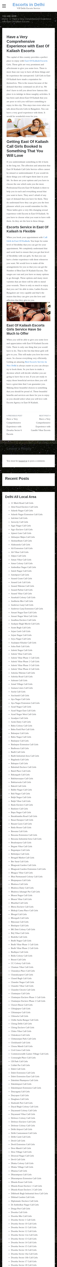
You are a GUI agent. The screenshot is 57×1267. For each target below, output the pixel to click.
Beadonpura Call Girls (21, 842)
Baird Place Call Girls (21, 771)
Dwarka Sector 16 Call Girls (24, 1250)
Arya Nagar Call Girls (21, 639)
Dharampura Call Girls (21, 1174)
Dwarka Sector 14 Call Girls (24, 1242)
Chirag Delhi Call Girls (21, 1023)
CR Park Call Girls (19, 1061)
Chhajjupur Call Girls (20, 1008)
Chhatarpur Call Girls (20, 1012)
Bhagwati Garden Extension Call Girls (28, 869)
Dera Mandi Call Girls (21, 1148)
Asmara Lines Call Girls (22, 688)
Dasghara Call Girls (20, 1099)
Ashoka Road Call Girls (22, 676)
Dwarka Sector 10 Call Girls (24, 1223)
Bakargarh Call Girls (20, 774)
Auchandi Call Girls (20, 695)
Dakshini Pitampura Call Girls (24, 1080)
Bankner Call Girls (19, 808)
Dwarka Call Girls (19, 1212)
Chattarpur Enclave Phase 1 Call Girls (28, 997)
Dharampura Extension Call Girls (26, 1178)
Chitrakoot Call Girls (20, 1035)
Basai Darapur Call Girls (22, 820)
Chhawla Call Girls (19, 1016)
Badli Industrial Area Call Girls (25, 756)
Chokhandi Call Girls (20, 1042)
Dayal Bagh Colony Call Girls (24, 1106)
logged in (23, 461)
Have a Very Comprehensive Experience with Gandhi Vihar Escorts (40, 425)
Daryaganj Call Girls (20, 1091)
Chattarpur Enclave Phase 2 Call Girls (28, 1001)
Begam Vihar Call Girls (21, 846)
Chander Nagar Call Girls (22, 982)
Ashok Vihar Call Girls (21, 654)
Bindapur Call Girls (20, 925)
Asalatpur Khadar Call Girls (23, 642)
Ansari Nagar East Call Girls (24, 612)
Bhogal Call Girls (19, 914)
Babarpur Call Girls (20, 733)
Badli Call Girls (18, 752)
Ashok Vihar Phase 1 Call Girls (25, 658)
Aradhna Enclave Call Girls (23, 620)
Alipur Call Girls (18, 556)
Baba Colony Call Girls (21, 725)
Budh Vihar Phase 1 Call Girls (24, 944)
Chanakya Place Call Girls (23, 971)
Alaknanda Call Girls (20, 544)
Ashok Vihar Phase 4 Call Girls (25, 669)
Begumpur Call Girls (20, 850)
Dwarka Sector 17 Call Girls (24, 1261)
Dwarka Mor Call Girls (21, 1216)
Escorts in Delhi (29, 4)
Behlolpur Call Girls (20, 854)
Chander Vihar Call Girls (22, 986)
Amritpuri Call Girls (20, 575)
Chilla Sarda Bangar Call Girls (24, 1020)
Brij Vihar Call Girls (20, 933)
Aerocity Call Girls (19, 522)
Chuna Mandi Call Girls (22, 1046)
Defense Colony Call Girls (23, 1125)
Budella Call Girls (19, 937)
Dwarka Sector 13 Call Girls (24, 1239)
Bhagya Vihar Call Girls (22, 873)
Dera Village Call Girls (21, 1152)
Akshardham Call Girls (21, 541)
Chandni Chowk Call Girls (23, 990)
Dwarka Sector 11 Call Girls (23, 1227)
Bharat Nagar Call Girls (21, 895)
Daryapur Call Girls (20, 1095)
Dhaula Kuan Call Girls (21, 1182)
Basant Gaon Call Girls (21, 824)
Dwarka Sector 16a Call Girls (24, 1254)
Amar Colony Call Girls (22, 563)
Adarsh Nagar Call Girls (22, 510)
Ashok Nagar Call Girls (21, 650)
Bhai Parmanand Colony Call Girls (27, 876)
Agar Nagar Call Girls (21, 525)
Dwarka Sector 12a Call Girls (24, 1235)
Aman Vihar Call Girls (21, 559)
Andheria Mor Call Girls (22, 601)
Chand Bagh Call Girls (21, 978)
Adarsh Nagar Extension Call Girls (27, 514)
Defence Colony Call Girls (23, 1118)
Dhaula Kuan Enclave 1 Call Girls (26, 1186)
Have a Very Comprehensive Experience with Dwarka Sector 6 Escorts (14, 426)
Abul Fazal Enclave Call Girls (24, 507)
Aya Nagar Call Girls (20, 699)
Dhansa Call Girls (19, 1171)
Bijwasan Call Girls (19, 922)
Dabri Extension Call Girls (23, 1073)
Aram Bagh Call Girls (21, 627)
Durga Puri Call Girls (20, 1208)
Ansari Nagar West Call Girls (24, 616)
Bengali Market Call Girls (22, 857)
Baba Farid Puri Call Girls (22, 729)
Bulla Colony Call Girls (21, 956)
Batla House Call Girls (21, 827)
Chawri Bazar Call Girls (22, 1005)
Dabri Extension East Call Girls (25, 1076)
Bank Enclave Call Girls (22, 805)
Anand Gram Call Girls (21, 578)
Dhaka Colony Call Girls (22, 1163)
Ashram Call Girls (19, 680)
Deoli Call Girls (18, 1140)
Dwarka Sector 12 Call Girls (24, 1231)
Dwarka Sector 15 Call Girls (24, 1246)
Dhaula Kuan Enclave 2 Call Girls (26, 1189)
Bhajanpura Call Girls (21, 880)
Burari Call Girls (18, 959)
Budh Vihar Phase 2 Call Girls (24, 948)
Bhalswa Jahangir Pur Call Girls (25, 891)
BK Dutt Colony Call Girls (23, 929)
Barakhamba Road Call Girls (24, 816)
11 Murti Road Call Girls (22, 503)
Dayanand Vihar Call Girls (23, 1114)
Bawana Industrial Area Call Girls (26, 839)
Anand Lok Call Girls (21, 582)
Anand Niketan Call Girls (22, 586)
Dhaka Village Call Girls (22, 1167)
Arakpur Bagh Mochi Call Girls (25, 624)
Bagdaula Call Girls (20, 759)
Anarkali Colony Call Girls (23, 597)
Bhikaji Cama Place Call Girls (24, 910)
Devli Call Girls (18, 1159)
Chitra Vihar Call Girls (21, 1031)
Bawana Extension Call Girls (24, 835)
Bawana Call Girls (19, 831)
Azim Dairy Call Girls (21, 722)
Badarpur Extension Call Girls (24, 744)
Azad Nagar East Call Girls (23, 710)
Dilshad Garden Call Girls (22, 1197)
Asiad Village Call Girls (21, 684)
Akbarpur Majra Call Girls (23, 537)
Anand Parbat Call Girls (22, 590)
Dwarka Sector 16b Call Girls (24, 1257)
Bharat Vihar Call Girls (21, 899)
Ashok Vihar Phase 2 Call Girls (25, 661)
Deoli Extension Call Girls (23, 1144)
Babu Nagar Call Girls (21, 737)
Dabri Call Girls (18, 1069)
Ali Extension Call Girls (22, 548)
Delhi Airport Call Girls (21, 1129)
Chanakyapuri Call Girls (22, 974)
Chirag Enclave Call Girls (22, 1027)
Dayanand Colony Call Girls (24, 1110)
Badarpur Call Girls (20, 741)
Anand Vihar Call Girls (21, 593)
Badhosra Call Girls (20, 748)
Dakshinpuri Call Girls (21, 1084)
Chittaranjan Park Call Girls (23, 1039)
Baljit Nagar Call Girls (21, 797)
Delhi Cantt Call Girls (21, 1137)
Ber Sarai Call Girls (19, 861)
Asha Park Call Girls (20, 646)
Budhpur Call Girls (19, 952)
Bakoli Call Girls (18, 786)
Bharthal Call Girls (19, 903)
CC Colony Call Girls (20, 963)
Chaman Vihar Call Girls (22, 967)
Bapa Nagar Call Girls (21, 812)
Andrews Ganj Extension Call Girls (27, 608)
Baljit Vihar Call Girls (21, 801)
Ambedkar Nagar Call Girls (23, 567)
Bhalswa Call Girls (19, 884)
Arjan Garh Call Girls (20, 631)
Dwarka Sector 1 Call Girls (23, 1220)
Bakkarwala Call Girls (21, 782)
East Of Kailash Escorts (36, 61)
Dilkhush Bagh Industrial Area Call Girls (29, 1193)
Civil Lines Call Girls (20, 1050)
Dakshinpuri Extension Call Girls (26, 1088)
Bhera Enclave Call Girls (22, 907)
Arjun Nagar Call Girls (21, 635)
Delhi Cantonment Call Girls (24, 1133)
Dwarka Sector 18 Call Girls (24, 1265)
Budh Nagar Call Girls (21, 940)
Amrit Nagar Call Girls (21, 571)
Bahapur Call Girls (19, 763)
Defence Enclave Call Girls (23, 1122)
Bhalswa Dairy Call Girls (22, 888)
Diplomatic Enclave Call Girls (24, 1201)
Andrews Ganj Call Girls (22, 605)
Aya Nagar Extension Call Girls (25, 703)
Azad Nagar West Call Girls (23, 714)
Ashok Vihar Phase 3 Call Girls (25, 665)
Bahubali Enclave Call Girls (23, 767)
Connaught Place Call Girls (23, 1057)
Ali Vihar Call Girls (19, 552)
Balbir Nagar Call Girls (21, 790)
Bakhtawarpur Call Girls (22, 778)
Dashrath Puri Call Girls (22, 1103)
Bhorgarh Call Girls (20, 918)
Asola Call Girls (18, 691)
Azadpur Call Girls (19, 718)
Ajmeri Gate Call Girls (21, 533)
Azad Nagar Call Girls (21, 707)
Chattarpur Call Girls (20, 993)
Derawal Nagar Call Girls (22, 1156)
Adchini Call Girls (19, 518)
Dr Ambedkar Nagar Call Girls (25, 1205)
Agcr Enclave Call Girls (22, 529)
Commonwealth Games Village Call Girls (30, 1054)
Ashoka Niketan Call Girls (23, 673)
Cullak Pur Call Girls (20, 1065)
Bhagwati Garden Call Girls (23, 865)
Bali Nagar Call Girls (20, 793)
